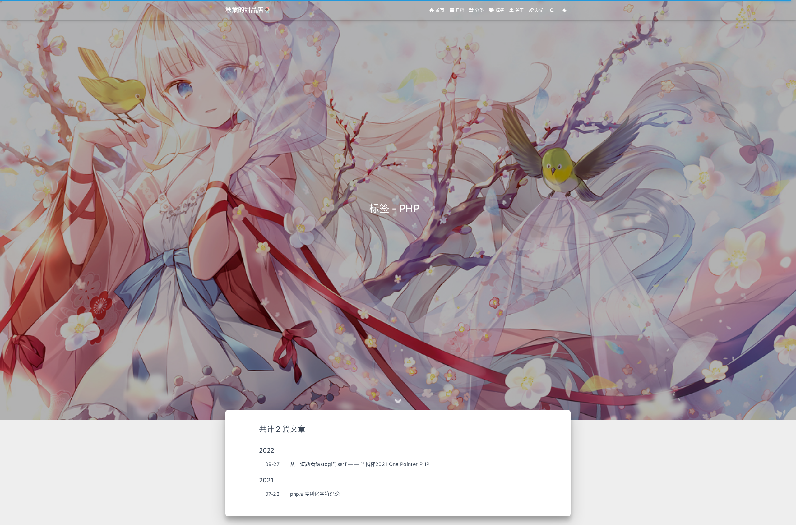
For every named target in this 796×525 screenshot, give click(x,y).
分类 (479, 10)
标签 (499, 10)
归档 (459, 10)
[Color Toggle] (564, 10)
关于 (519, 10)
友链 (539, 10)
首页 (439, 10)
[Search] (552, 10)
